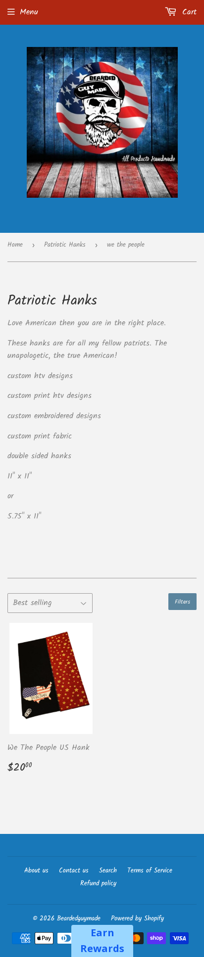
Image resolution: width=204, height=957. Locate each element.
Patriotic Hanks (65, 245)
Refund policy (98, 883)
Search (108, 871)
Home (15, 245)
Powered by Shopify (137, 919)
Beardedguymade (79, 919)
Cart (188, 12)
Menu (29, 12)
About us (36, 871)
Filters (182, 602)
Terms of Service (149, 871)
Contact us (74, 871)
